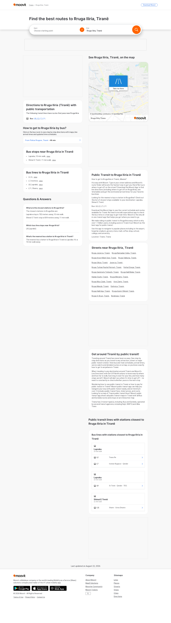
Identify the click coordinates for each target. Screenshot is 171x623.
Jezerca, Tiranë (116, 263)
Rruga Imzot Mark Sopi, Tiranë (104, 258)
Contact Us (41, 597)
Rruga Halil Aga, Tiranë (101, 291)
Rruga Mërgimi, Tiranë (119, 277)
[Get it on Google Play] (21, 588)
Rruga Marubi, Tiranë (100, 286)
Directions (118, 596)
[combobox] (56, 30)
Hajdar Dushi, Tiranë (100, 277)
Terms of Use (18, 597)
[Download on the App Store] (40, 588)
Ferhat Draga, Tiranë (132, 267)
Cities (116, 593)
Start (35, 28)
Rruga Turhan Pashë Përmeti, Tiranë (106, 267)
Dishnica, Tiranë (117, 286)
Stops (116, 590)
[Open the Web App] (58, 588)
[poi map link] (118, 92)
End (87, 28)
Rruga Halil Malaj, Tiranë (130, 272)
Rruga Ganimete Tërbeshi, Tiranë (105, 272)
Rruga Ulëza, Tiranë (100, 263)
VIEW (48, 156)
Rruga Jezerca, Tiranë (101, 253)
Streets (117, 587)
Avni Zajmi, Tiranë (121, 282)
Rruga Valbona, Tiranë (127, 258)
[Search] (136, 29)
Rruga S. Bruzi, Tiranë (100, 296)
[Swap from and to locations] (82, 29)
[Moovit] (19, 5)
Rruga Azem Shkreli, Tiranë (123, 291)
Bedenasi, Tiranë (118, 296)
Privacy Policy (30, 597)
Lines (116, 580)
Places (116, 583)
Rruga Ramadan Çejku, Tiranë (124, 253)
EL (88, 593)
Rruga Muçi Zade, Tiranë (101, 282)
